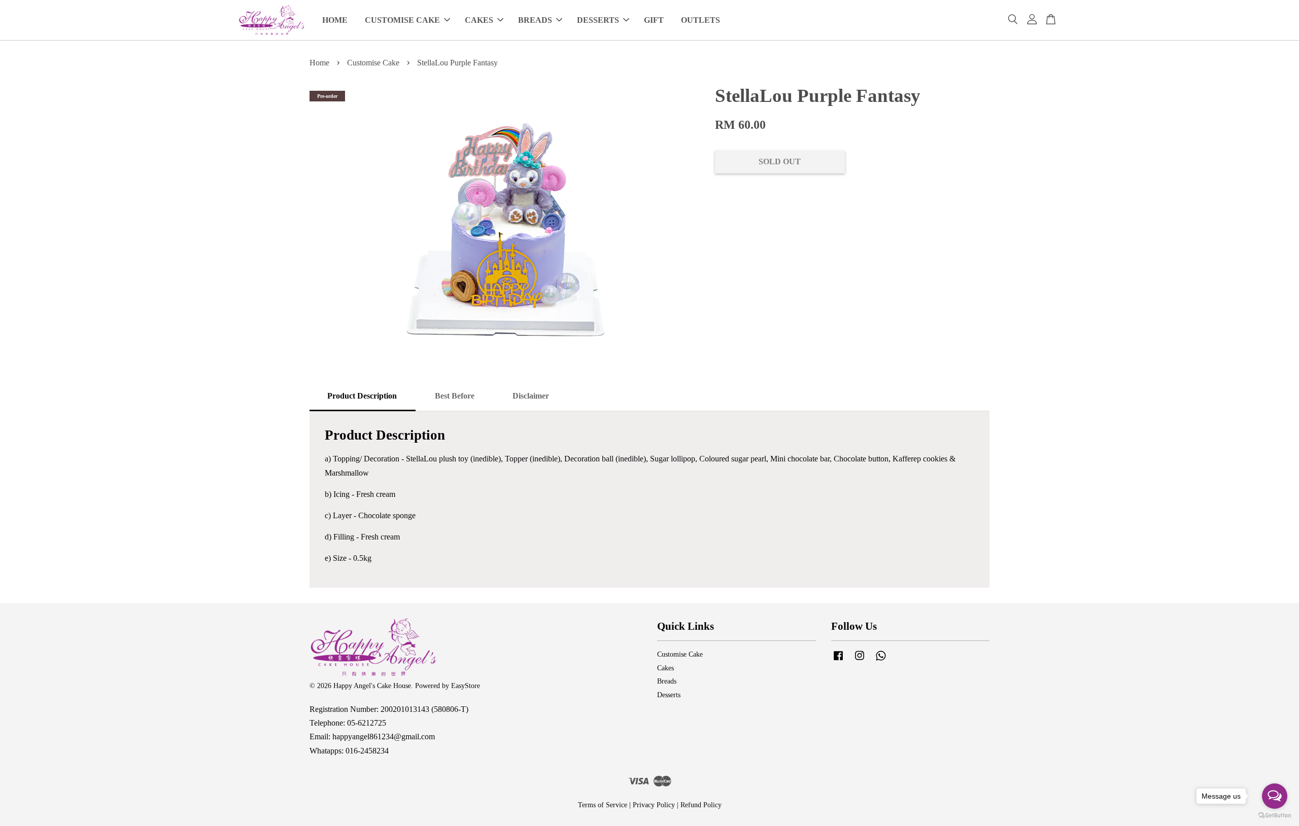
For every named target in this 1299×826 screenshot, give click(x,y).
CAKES (479, 20)
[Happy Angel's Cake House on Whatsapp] (881, 660)
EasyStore (465, 686)
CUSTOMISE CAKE (402, 20)
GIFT (654, 20)
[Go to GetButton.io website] (1274, 815)
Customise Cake (373, 62)
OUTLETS (700, 20)
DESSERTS (598, 20)
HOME (335, 20)
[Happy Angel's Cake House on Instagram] (859, 660)
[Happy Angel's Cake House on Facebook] (838, 660)
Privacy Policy (654, 805)
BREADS (535, 20)
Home (319, 62)
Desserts (668, 695)
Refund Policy (701, 805)
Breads (666, 681)
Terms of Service (602, 805)
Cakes (665, 668)
